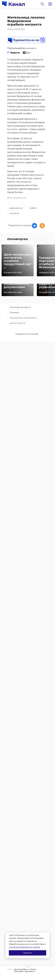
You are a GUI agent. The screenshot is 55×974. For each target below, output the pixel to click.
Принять (27, 953)
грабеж (33, 208)
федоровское (16, 208)
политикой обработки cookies (24, 947)
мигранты (14, 213)
